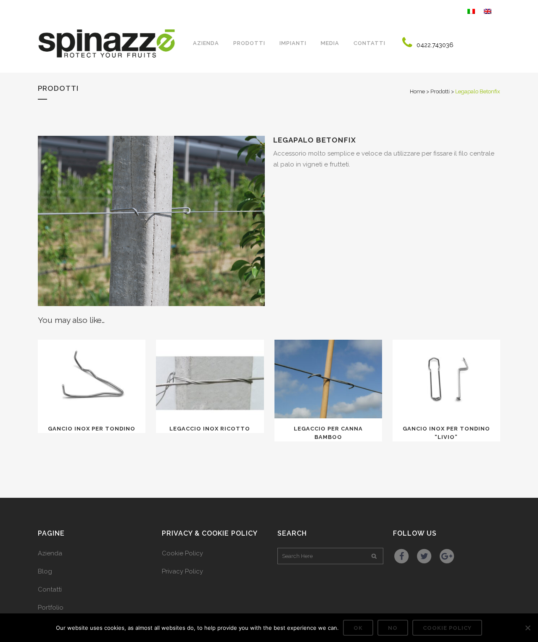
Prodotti (440, 91)
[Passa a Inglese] (488, 10)
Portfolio (50, 607)
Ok (358, 628)
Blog (45, 571)
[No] (527, 628)
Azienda (50, 553)
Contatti (50, 589)
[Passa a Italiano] (472, 10)
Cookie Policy (182, 553)
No (393, 628)
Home (417, 91)
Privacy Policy (182, 571)
